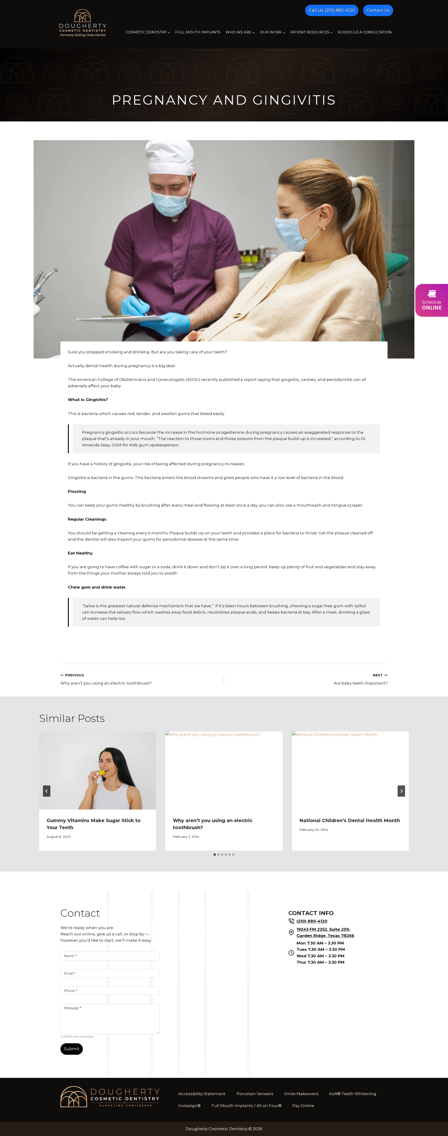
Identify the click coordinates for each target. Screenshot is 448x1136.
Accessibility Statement (202, 1093)
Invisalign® (189, 1105)
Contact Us (378, 10)
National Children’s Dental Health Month (349, 820)
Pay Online (303, 1105)
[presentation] (97, 770)
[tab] (215, 854)
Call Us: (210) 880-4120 (332, 10)
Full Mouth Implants (197, 32)
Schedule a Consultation (365, 32)
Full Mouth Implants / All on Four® (247, 1105)
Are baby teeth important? (361, 679)
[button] (431, 300)
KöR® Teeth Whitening (352, 1093)
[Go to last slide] (46, 791)
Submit (71, 1048)
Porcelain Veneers (255, 1093)
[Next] (401, 791)
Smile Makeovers (301, 1093)
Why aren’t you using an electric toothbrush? (106, 679)
